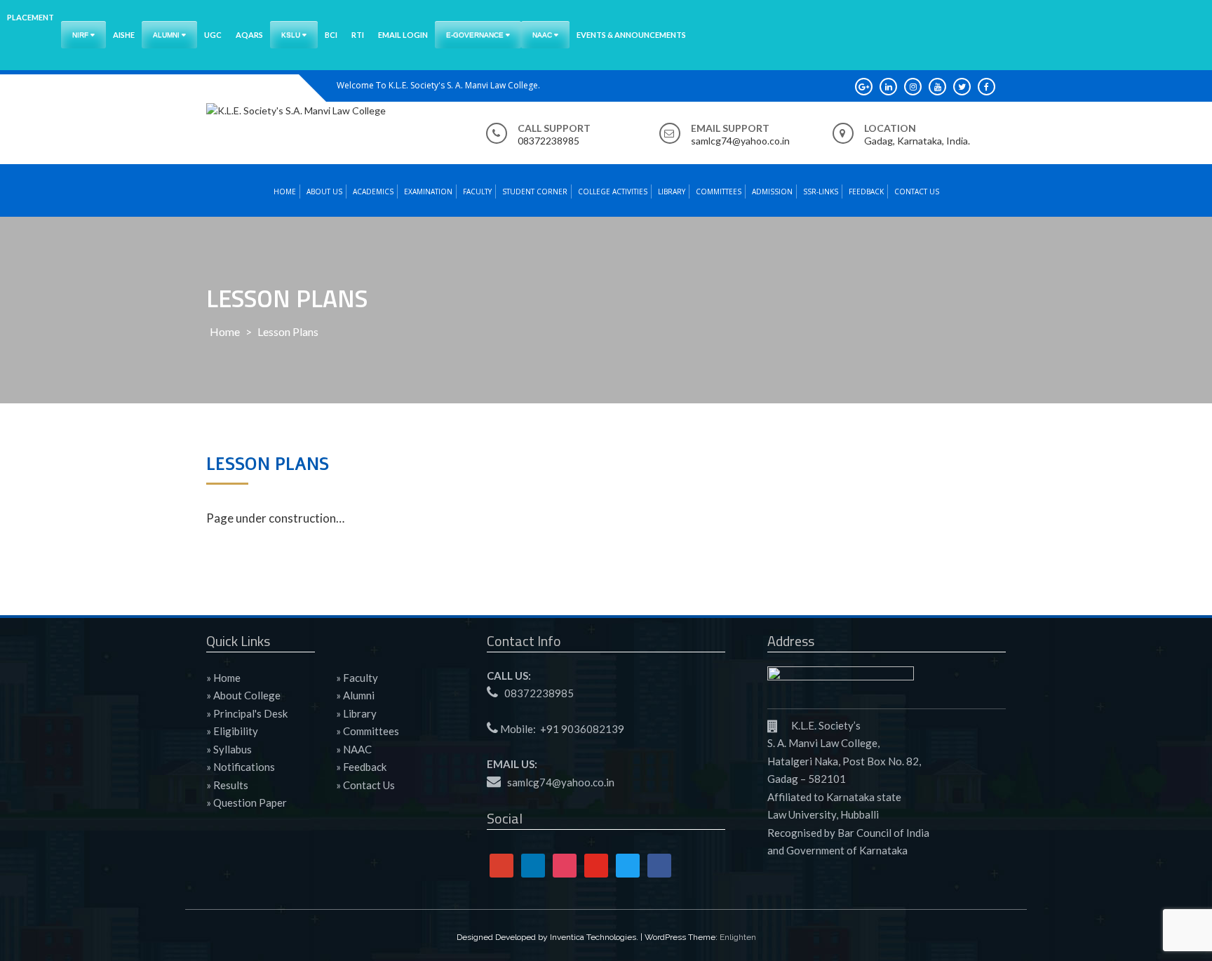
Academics (373, 191)
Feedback (866, 191)
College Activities (612, 191)
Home (285, 191)
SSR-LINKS (820, 191)
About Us (324, 191)
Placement (30, 17)
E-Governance (476, 35)
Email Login (403, 34)
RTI (357, 34)
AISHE (124, 34)
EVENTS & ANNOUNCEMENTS (631, 34)
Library (671, 191)
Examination (428, 191)
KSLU (291, 35)
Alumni (167, 35)
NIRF (81, 35)
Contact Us (916, 191)
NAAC (543, 35)
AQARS (249, 34)
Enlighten (738, 937)
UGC (213, 34)
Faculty (477, 191)
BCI (331, 34)
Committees (718, 191)
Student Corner (534, 191)
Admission (772, 191)
